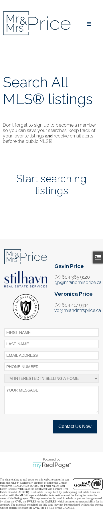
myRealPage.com (51, 465)
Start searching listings (51, 184)
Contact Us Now (75, 426)
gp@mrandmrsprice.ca (78, 282)
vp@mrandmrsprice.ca (77, 310)
